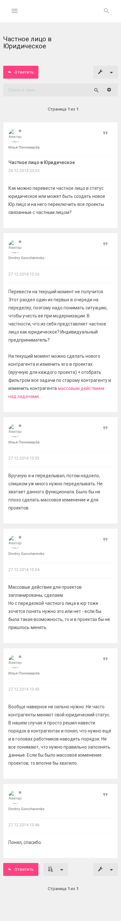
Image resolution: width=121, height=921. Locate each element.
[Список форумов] (60, 16)
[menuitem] (106, 11)
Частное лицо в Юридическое (41, 162)
